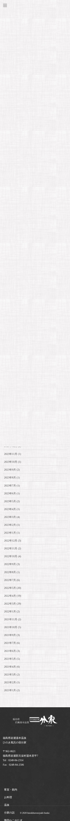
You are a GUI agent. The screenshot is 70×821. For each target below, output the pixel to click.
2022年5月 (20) (12, 588)
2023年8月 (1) (12, 477)
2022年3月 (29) (12, 603)
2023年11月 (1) (12, 454)
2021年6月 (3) (12, 651)
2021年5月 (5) (12, 658)
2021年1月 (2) (12, 690)
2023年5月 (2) (12, 501)
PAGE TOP (64, 793)
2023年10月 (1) (12, 461)
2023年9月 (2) (12, 469)
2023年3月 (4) (12, 517)
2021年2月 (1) (12, 682)
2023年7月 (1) (12, 485)
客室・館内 (10, 789)
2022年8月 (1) (12, 572)
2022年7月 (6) (12, 580)
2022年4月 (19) (12, 595)
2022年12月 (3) (12, 540)
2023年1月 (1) (12, 532)
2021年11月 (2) (12, 619)
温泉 (6, 805)
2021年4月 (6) (12, 666)
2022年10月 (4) (12, 556)
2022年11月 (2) (12, 548)
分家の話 (9, 812)
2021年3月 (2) (12, 674)
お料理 (8, 797)
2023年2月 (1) (12, 525)
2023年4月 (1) (12, 509)
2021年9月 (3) (12, 635)
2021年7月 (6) (12, 643)
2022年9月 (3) (12, 564)
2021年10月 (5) (12, 627)
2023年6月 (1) (12, 493)
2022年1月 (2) (12, 611)
